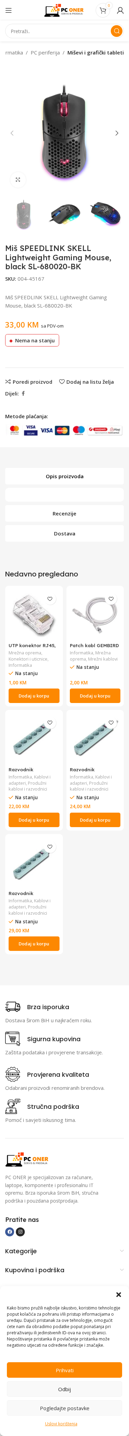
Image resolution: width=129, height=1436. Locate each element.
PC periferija (45, 52)
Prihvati (65, 1370)
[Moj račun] (120, 10)
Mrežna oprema (25, 653)
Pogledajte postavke (64, 1408)
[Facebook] (9, 1231)
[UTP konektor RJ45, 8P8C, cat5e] (34, 614)
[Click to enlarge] (18, 180)
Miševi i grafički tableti (95, 52)
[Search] (116, 31)
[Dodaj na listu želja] (50, 599)
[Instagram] (20, 1231)
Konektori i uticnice (28, 659)
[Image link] (27, 1158)
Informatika (20, 665)
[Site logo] (64, 9)
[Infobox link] (37, 1006)
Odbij (64, 1389)
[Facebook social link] (23, 393)
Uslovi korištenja (61, 1424)
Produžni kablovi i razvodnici (28, 786)
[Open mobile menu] (8, 10)
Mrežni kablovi (103, 659)
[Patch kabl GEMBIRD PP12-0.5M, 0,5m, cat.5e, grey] (95, 614)
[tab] (64, 476)
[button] (118, 1294)
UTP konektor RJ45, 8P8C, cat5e (32, 648)
